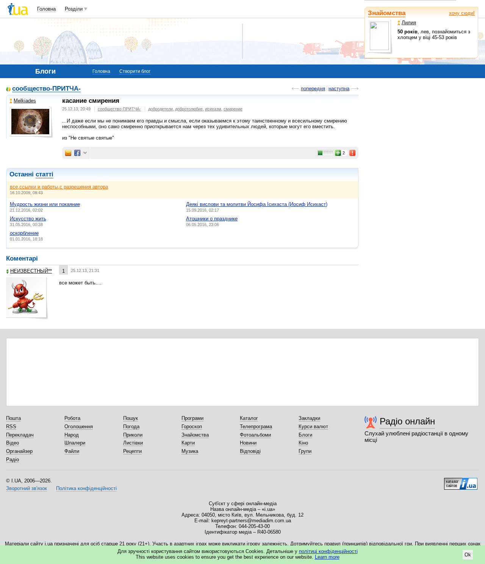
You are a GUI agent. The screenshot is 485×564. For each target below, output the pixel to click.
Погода (131, 426)
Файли (71, 451)
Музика (189, 451)
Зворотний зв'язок (26, 488)
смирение (233, 109)
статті (44, 174)
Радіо (12, 459)
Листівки (133, 443)
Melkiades (25, 101)
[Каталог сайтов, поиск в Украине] (460, 481)
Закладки (309, 418)
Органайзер (19, 451)
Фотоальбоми (255, 435)
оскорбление (24, 233)
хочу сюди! (462, 13)
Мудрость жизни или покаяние (45, 204)
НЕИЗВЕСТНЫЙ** (31, 271)
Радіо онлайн (407, 421)
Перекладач (20, 435)
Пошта (13, 418)
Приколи (132, 435)
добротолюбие (189, 109)
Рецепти (132, 451)
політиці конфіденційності (328, 551)
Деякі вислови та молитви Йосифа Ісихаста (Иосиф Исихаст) (256, 204)
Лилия (409, 22)
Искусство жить (28, 219)
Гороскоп (191, 426)
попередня (313, 88)
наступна (339, 88)
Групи (305, 451)
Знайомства (386, 13)
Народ (71, 435)
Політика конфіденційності (86, 488)
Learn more (327, 557)
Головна (46, 9)
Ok (468, 555)
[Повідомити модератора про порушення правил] (352, 153)
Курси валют (313, 426)
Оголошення (78, 426)
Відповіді (250, 451)
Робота (72, 418)
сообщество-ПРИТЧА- (46, 89)
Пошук (130, 418)
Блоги (305, 435)
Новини (248, 443)
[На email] (68, 153)
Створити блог (134, 71)
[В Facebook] (77, 153)
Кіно (303, 443)
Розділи (74, 9)
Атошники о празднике (212, 219)
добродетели (160, 109)
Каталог (249, 418)
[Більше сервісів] (85, 153)
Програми (192, 418)
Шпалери (74, 443)
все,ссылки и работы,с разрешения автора (59, 187)
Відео (12, 443)
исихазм (213, 109)
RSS (11, 426)
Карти (188, 443)
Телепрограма (256, 426)
